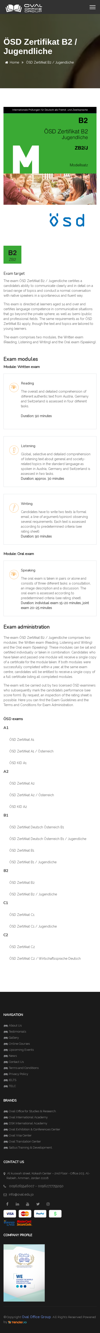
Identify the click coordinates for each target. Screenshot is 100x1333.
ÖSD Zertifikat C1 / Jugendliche (33, 926)
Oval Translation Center (25, 1141)
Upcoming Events (21, 1049)
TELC (12, 1086)
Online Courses (19, 1043)
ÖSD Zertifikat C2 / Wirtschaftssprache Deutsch (45, 958)
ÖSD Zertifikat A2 (22, 783)
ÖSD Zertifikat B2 (22, 882)
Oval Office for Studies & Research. (33, 1111)
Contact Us (16, 1062)
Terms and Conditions (24, 1068)
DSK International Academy (28, 1123)
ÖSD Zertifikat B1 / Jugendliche (33, 862)
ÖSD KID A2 (18, 807)
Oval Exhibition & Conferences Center (34, 1129)
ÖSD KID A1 (18, 763)
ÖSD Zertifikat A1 (21, 739)
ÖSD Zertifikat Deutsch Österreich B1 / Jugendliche (47, 839)
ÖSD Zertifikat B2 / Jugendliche (33, 894)
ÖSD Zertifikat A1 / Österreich (31, 751)
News (13, 1056)
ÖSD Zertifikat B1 (21, 850)
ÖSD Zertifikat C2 (22, 947)
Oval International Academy (28, 1117)
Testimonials (17, 1031)
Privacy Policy (18, 1074)
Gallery (14, 1037)
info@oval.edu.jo (21, 1194)
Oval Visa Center (20, 1135)
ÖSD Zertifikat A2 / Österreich (31, 795)
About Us (15, 1025)
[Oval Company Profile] (24, 1272)
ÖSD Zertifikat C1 (21, 915)
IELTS (12, 1080)
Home (14, 62)
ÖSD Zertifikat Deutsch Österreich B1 (36, 827)
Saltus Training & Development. (31, 1147)
